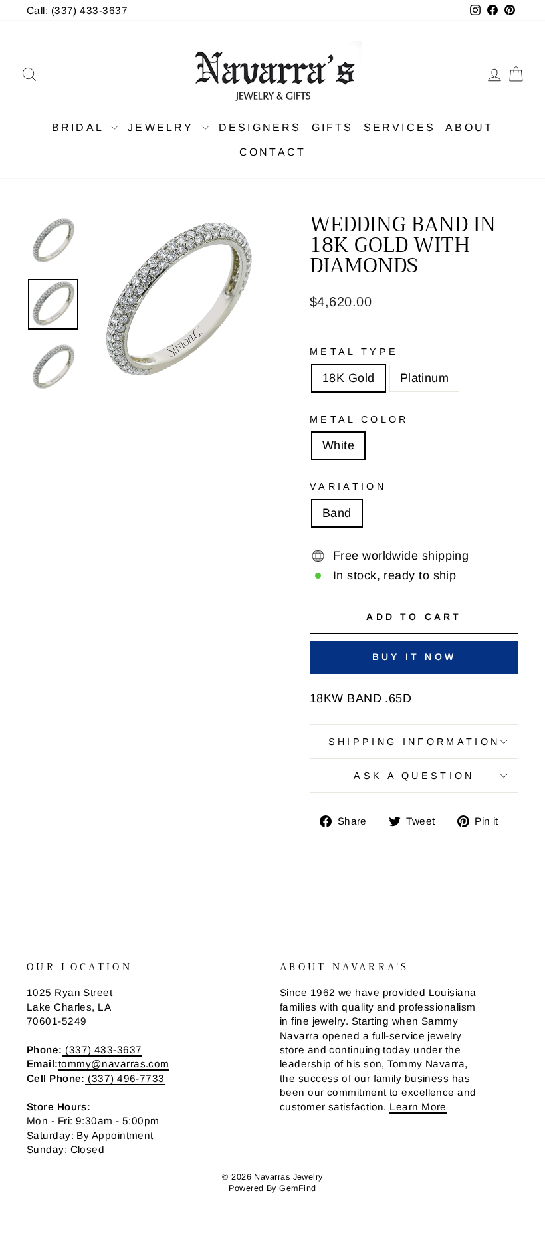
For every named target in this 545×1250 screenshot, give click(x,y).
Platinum (424, 378)
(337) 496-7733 (125, 1078)
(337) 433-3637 (102, 1049)
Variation (348, 486)
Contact (272, 151)
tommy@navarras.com (113, 1063)
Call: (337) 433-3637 (77, 10)
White (338, 445)
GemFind (297, 1188)
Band (337, 513)
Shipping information (414, 741)
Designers (260, 127)
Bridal (80, 127)
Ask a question (414, 775)
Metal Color (359, 419)
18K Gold (348, 378)
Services (400, 127)
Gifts (333, 127)
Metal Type (354, 351)
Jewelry (163, 127)
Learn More (418, 1106)
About (469, 127)
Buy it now (414, 656)
